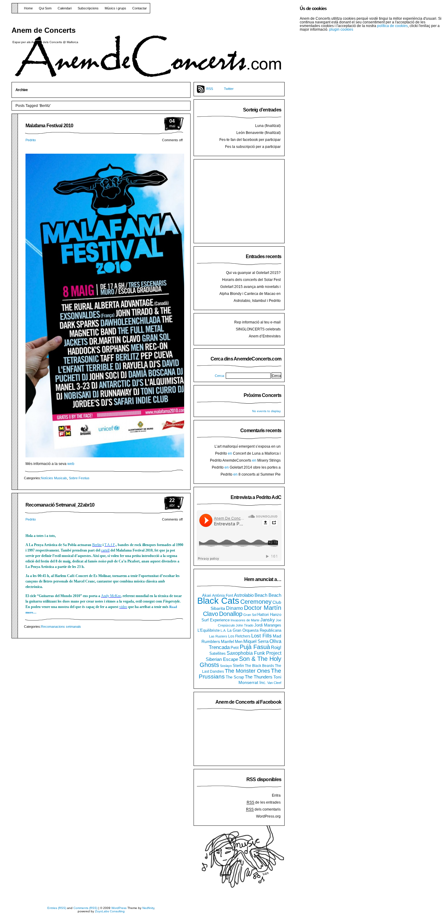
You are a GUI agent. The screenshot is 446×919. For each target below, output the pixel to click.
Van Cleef (274, 683)
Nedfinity (148, 908)
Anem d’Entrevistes (265, 336)
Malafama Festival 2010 (49, 125)
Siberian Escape (222, 659)
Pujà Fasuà (255, 647)
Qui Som (45, 8)
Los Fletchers (239, 636)
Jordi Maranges (267, 625)
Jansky (267, 619)
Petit (235, 647)
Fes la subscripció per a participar (253, 147)
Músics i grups (115, 8)
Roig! (276, 647)
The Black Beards (259, 666)
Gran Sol (249, 615)
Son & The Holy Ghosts (240, 661)
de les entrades (264, 802)
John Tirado (244, 625)
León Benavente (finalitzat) (258, 133)
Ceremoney (256, 601)
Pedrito (30, 140)
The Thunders (258, 676)
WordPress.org (268, 816)
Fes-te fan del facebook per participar (250, 140)
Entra (276, 795)
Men (238, 642)
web (70, 464)
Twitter (229, 89)
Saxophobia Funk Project (254, 653)
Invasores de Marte (245, 620)
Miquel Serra (256, 641)
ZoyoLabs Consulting (110, 911)
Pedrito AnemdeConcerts (230, 460)
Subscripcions (88, 8)
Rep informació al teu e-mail (257, 322)
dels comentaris (263, 809)
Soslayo (226, 666)
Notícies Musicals (54, 478)
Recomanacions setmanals (61, 626)
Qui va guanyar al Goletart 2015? (253, 273)
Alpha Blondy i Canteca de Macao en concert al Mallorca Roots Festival (250, 296)
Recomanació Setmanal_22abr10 (60, 504)
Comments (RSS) (85, 908)
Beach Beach (268, 595)
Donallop (230, 613)
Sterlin (238, 665)
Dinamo (234, 608)
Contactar (139, 8)
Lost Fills (261, 636)
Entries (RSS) (56, 908)
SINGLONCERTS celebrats (258, 329)
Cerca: (220, 376)
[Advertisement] (242, 200)
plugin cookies (341, 29)
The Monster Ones (247, 671)
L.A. (223, 630)
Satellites (217, 653)
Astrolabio (244, 595)
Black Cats (218, 601)
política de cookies (392, 26)
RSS (209, 89)
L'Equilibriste (209, 630)
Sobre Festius (79, 478)
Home (28, 8)
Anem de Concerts (44, 30)
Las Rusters (218, 636)
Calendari (65, 8)
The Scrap (235, 677)
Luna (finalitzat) (268, 126)
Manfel (227, 641)
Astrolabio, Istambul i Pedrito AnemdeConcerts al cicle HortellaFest (249, 303)
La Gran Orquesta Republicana (254, 630)
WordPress (119, 908)
